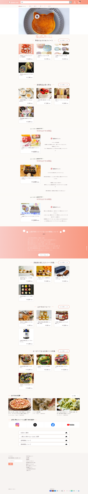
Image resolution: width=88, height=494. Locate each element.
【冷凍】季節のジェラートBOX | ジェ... (26, 297)
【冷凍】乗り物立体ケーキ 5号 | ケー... (43, 100)
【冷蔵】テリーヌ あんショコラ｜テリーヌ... (61, 278)
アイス (45, 6)
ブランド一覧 (43, 255)
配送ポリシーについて (30, 464)
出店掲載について (29, 467)
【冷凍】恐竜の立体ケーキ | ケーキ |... (26, 367)
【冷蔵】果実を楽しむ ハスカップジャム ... (26, 341)
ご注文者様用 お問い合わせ (31, 468)
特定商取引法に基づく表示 (30, 462)
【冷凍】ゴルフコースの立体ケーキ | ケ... (43, 367)
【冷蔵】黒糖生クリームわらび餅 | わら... (26, 100)
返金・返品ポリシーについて (31, 465)
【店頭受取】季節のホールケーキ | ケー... (26, 119)
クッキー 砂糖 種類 (36, 412)
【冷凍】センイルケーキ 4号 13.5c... (43, 56)
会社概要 (27, 457)
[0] (78, 2)
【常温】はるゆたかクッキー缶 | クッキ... (26, 75)
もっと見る (62, 40)
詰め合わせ (49, 6)
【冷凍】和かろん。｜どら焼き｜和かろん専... (26, 278)
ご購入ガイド (28, 470)
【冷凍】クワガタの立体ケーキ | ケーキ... (26, 385)
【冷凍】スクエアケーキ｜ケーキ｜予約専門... (26, 56)
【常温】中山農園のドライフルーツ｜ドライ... (26, 322)
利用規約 (27, 459)
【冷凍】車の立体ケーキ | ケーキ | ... (61, 367)
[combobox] (45, 2)
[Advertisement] (38, 478)
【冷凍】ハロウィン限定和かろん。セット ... (43, 278)
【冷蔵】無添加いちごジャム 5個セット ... (61, 322)
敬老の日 (30, 6)
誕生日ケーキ (35, 6)
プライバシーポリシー (30, 461)
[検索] (70, 2)
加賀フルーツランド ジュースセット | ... (61, 100)
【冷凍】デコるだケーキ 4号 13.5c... (61, 56)
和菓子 (41, 6)
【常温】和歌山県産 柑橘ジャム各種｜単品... (43, 322)
